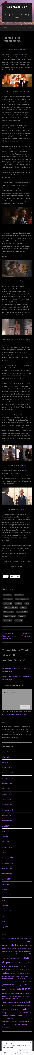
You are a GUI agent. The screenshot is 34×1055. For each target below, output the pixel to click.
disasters (7, 595)
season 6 (5, 1019)
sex (23, 1019)
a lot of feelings (19, 938)
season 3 (12, 1016)
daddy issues (18, 954)
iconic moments (21, 979)
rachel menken (19, 1005)
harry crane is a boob (13, 976)
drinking (21, 963)
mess (27, 603)
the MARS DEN (17, 6)
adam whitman (9, 938)
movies (15, 999)
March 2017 (6, 842)
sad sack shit (20, 1009)
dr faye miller (15, 963)
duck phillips (26, 963)
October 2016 (7, 868)
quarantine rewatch (10, 1005)
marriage (11, 993)
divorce (21, 958)
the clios (19, 620)
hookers (14, 978)
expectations (14, 970)
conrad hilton (27, 951)
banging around (21, 942)
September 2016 (7, 874)
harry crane (5, 976)
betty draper (15, 945)
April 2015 (5, 905)
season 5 (27, 1016)
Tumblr (22, 228)
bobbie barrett (12, 948)
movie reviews (7, 999)
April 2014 (5, 927)
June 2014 (5, 916)
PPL (3, 1005)
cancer (8, 951)
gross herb (26, 973)
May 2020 (5, 757)
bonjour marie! (27, 948)
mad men (19, 603)
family (20, 970)
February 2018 (7, 794)
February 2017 (7, 847)
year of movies (6, 1027)
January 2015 (6, 911)
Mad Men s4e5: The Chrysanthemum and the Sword (9, 635)
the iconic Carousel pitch (17, 57)
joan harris (8, 599)
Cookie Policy (9, 1047)
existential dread (9, 966)
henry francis (7, 979)
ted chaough (20, 1021)
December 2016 (7, 858)
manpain (5, 993)
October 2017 (7, 815)
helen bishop (25, 976)
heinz (20, 976)
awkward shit (10, 941)
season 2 (5, 1016)
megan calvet (19, 993)
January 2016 (6, 895)
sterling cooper (5, 1021)
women (29, 1024)
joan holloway (8, 985)
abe (3, 938)
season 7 (11, 1019)
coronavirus (5, 954)
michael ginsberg (7, 996)
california (4, 951)
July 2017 (5, 826)
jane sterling (5, 981)
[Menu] (5, 28)
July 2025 (5, 751)
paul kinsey (27, 998)
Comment (25, 707)
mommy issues (26, 996)
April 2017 (5, 836)
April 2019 (5, 762)
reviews (27, 1005)
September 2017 (7, 820)
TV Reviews (9, 589)
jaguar (28, 979)
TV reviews (23, 1024)
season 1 (27, 1013)
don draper (19, 595)
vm (12, 44)
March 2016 (6, 889)
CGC (17, 951)
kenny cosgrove (22, 599)
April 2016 (5, 884)
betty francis (26, 945)
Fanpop (22, 281)
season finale (18, 1019)
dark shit (24, 954)
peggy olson (8, 612)
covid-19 (11, 954)
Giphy (27, 91)
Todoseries (22, 465)
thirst (7, 1024)
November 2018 (7, 778)
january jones (12, 981)
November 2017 (7, 810)
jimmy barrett (18, 981)
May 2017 (5, 831)
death (28, 954)
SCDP (22, 1013)
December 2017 (7, 805)
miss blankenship (11, 607)
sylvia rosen (13, 1021)
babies (15, 942)
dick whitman (8, 958)
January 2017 (6, 852)
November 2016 (7, 863)
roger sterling (9, 616)
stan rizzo (8, 620)
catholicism (13, 951)
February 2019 (7, 767)
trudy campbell (13, 1024)
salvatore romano (14, 1013)
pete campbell (22, 612)
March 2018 (6, 789)
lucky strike (16, 989)
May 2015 (5, 900)
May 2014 (5, 921)
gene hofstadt (13, 973)
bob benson (5, 948)
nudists (24, 607)
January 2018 (6, 799)
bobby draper (21, 948)
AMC (26, 938)
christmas (21, 951)
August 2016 (6, 879)
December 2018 (7, 773)
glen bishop (20, 973)
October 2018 (7, 783)
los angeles (9, 989)
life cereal (8, 603)
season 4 (22, 616)
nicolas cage (21, 998)
